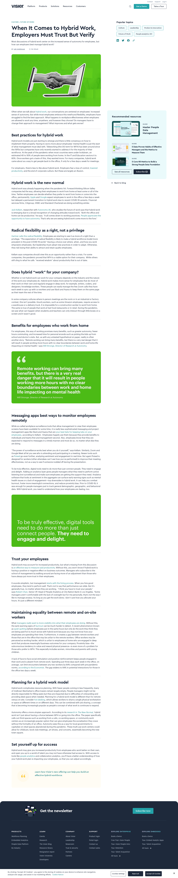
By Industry (16, 848)
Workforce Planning (19, 836)
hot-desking (39, 700)
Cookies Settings (118, 873)
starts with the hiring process (60, 583)
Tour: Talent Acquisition (120, 852)
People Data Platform (20, 844)
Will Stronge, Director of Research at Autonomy (64, 346)
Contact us (93, 844)
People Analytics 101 (144, 34)
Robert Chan (22, 592)
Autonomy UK (44, 210)
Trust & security (72, 848)
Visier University (46, 856)
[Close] (174, 873)
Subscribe (140, 172)
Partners (69, 852)
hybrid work (41, 112)
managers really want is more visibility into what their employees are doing (51, 623)
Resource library (46, 848)
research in (80, 712)
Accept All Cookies (153, 873)
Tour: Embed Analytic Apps (153, 840)
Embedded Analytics (20, 840)
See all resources (122, 172)
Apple (33, 197)
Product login (94, 836)
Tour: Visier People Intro (120, 844)
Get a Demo (141, 6)
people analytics (27, 756)
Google (43, 197)
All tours (114, 856)
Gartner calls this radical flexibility (27, 236)
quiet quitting (20, 629)
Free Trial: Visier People (120, 840)
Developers (44, 860)
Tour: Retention (117, 848)
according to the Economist (31, 668)
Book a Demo (116, 836)
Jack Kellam (17, 210)
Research (43, 840)
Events (42, 836)
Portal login (93, 840)
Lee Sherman (19, 49)
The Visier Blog (46, 844)
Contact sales (94, 848)
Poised (17, 456)
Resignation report (47, 852)
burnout (39, 626)
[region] (89, 873)
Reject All (135, 873)
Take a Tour (159, 6)
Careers (69, 856)
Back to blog (120, 183)
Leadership (134, 28)
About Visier (70, 836)
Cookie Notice (57, 875)
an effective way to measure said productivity (34, 568)
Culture (121, 28)
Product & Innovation (153, 28)
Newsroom (70, 844)
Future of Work (124, 34)
